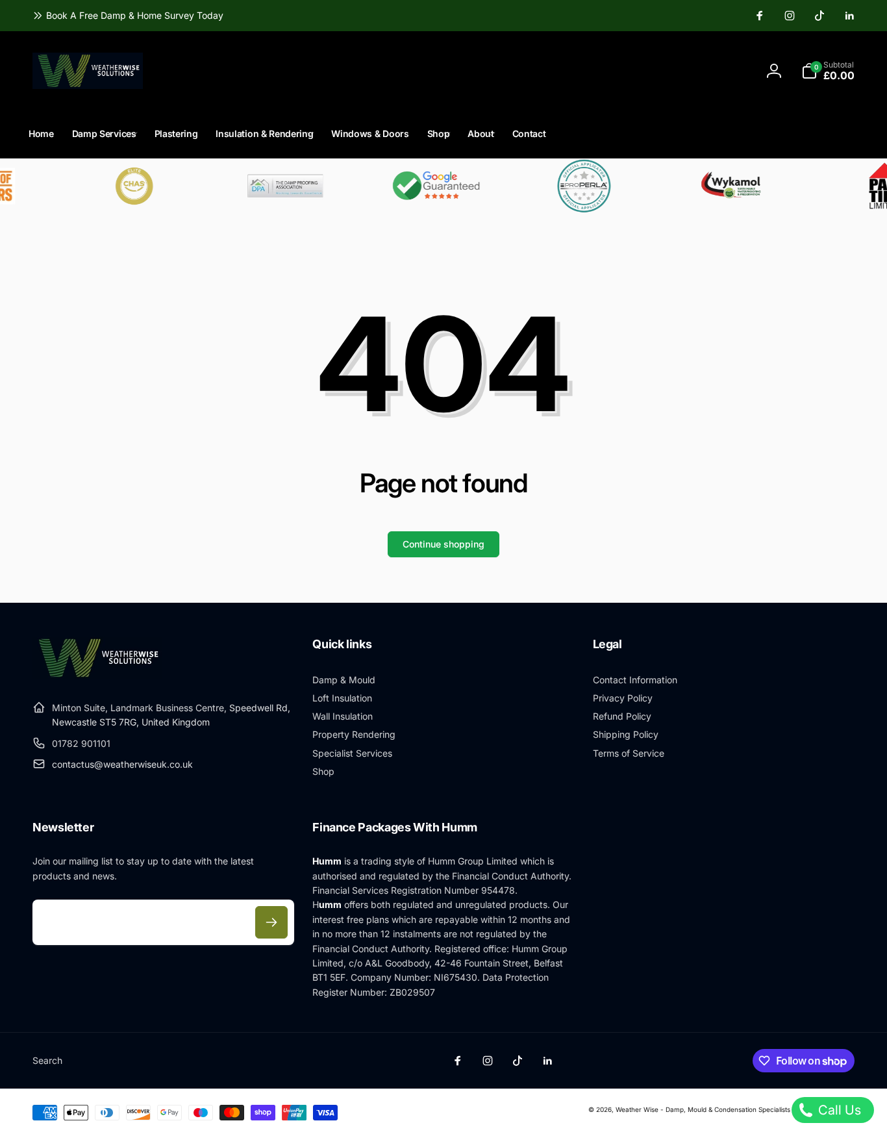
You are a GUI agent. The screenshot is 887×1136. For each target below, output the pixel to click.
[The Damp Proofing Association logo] (271, 186)
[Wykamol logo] (721, 186)
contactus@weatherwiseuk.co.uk (122, 764)
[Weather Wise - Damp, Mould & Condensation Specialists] (97, 675)
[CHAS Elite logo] (121, 186)
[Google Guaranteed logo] (421, 186)
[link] (127, 15)
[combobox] (448, 71)
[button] (828, 71)
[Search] (588, 71)
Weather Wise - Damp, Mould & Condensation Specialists (703, 1109)
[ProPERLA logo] (571, 186)
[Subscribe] (271, 922)
